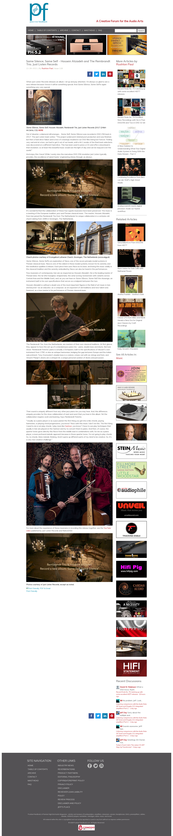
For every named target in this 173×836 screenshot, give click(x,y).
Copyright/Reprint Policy (71, 780)
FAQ (100, 30)
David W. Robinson (128, 687)
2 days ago (134, 736)
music (119, 358)
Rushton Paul (47, 68)
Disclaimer (63, 788)
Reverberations (66, 769)
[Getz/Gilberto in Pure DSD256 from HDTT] (131, 232)
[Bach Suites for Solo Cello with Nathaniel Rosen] (131, 258)
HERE (40, 130)
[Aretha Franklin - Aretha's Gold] (131, 284)
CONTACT (76, 30)
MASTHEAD (89, 30)
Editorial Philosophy (69, 777)
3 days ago (137, 747)
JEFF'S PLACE (64, 807)
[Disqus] (70, 621)
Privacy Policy (65, 784)
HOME (31, 30)
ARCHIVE (64, 30)
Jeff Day (123, 712)
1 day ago (133, 708)
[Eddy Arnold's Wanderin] (131, 339)
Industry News (66, 765)
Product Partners (68, 773)
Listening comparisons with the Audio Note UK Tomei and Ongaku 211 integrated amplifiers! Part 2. (131, 706)
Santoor (68, 426)
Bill (121, 700)
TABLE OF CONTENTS (47, 30)
